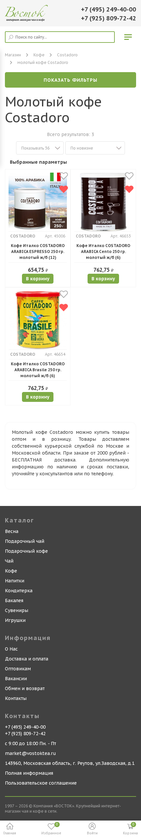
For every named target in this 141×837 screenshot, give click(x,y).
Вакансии (16, 679)
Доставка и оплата (26, 659)
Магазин (13, 54)
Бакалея (14, 600)
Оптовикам (18, 669)
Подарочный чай (24, 541)
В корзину (38, 279)
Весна (11, 531)
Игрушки (15, 620)
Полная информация (29, 773)
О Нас (11, 649)
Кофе (39, 54)
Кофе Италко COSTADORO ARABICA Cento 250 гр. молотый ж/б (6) (103, 251)
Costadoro (67, 54)
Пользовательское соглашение (41, 783)
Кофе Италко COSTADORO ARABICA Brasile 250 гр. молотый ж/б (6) (38, 369)
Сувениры (16, 610)
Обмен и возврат (25, 688)
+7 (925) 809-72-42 (108, 18)
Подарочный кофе (26, 551)
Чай (9, 561)
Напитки (14, 581)
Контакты (16, 698)
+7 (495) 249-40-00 (108, 9)
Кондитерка (18, 591)
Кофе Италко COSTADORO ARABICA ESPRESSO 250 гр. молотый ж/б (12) (38, 251)
